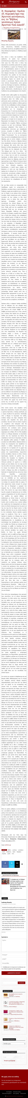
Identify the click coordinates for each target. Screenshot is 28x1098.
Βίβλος (9, 850)
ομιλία (8, 853)
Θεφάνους (9, 851)
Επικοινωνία (23, 1093)
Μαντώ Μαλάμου (13, 1006)
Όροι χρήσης (16, 1093)
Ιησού (14, 851)
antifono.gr (8, 845)
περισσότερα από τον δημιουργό (10, 875)
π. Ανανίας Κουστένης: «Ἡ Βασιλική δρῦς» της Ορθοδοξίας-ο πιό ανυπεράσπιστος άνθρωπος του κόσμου (14, 1003)
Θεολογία (4, 883)
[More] (22, 864)
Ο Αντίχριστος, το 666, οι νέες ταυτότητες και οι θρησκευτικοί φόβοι (16, 1012)
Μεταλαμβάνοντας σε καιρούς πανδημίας (15, 994)
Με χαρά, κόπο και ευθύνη (10, 1076)
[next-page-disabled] (5, 894)
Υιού (13, 853)
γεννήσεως (20, 850)
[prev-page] (3, 894)
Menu (5, 6)
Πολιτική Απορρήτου (7, 1093)
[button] (2, 2)
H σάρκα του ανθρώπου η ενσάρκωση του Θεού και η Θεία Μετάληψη (16, 1027)
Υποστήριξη (9, 1091)
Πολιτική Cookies (17, 1091)
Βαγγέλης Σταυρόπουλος (12, 28)
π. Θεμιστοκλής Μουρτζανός (15, 1014)
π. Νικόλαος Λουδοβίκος (14, 1029)
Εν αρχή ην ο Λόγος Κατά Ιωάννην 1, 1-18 (17, 1019)
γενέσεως (15, 850)
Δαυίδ (3, 851)
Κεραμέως (19, 851)
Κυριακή (4, 853)
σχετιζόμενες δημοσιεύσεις (9, 873)
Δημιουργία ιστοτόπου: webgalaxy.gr (14, 1096)
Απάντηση (4, 932)
